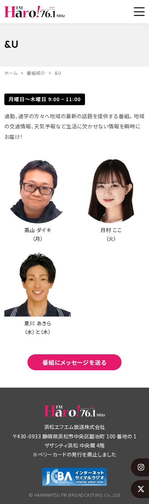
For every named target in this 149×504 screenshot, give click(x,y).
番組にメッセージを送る (74, 362)
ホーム (11, 73)
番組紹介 (36, 73)
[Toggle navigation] (139, 11)
